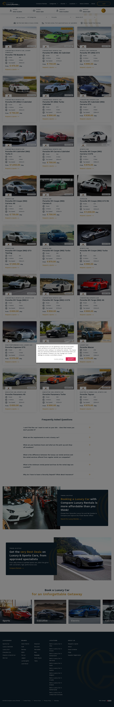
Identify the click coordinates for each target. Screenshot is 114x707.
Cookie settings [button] (58, 359)
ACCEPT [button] (71, 359)
